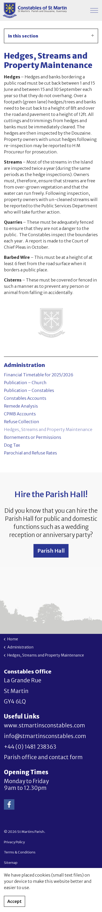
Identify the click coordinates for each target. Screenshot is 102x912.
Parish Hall (51, 550)
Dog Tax (12, 445)
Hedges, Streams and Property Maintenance (48, 429)
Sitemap (11, 862)
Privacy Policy (14, 842)
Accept (14, 901)
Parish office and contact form (43, 757)
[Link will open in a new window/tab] (9, 804)
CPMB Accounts (20, 413)
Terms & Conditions (20, 852)
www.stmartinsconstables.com (44, 725)
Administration (24, 365)
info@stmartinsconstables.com (45, 736)
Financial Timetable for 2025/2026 (38, 374)
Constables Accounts (25, 398)
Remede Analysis (21, 406)
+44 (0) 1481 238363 (30, 747)
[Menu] (94, 10)
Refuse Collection (21, 421)
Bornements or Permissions (32, 437)
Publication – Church (25, 382)
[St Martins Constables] (35, 10)
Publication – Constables (29, 390)
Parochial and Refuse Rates (30, 452)
